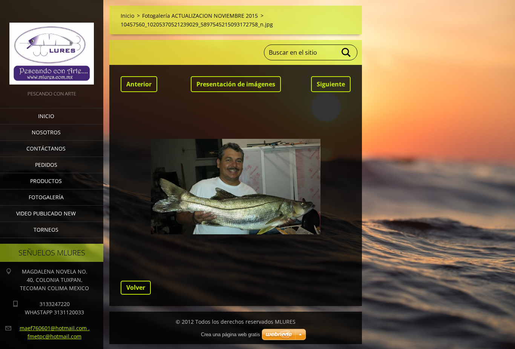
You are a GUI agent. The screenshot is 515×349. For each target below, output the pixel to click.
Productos (46, 180)
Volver (135, 287)
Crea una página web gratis (230, 334)
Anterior (139, 84)
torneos (46, 229)
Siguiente (331, 84)
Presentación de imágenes (235, 84)
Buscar (346, 52)
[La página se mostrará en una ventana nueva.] (235, 186)
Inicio (46, 116)
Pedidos (46, 164)
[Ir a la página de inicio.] (51, 44)
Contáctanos (46, 148)
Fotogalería (46, 197)
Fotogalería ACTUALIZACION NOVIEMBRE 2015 (200, 15)
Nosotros (46, 132)
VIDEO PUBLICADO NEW (46, 213)
